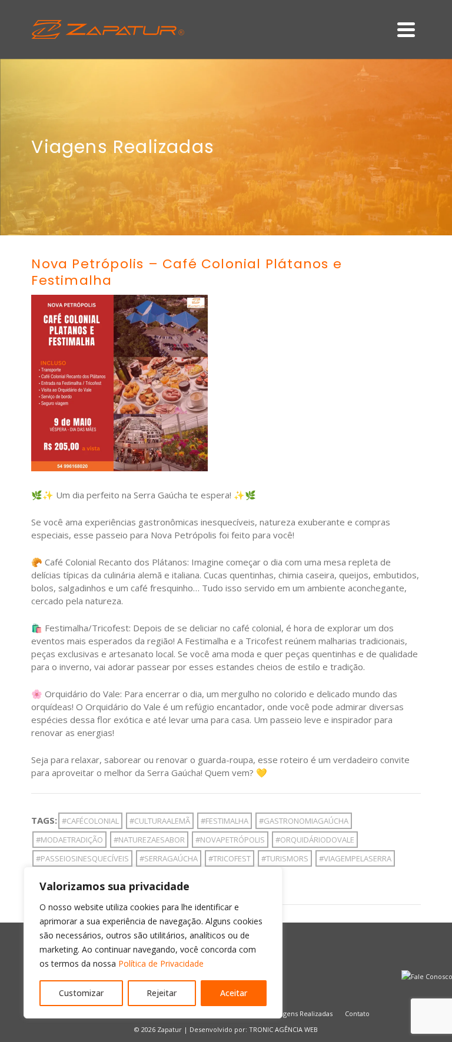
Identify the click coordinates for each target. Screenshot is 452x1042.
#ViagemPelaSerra (355, 858)
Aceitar (233, 992)
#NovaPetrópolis (230, 839)
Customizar (81, 992)
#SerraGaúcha (168, 858)
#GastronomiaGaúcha (303, 820)
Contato (357, 1013)
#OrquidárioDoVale (314, 839)
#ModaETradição (69, 839)
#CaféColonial (90, 820)
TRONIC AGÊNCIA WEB (283, 1029)
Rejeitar (162, 992)
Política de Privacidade (161, 963)
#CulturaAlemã (159, 820)
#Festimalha (224, 820)
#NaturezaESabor (149, 839)
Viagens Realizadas (303, 1013)
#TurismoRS (284, 858)
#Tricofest (229, 858)
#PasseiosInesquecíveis (82, 858)
